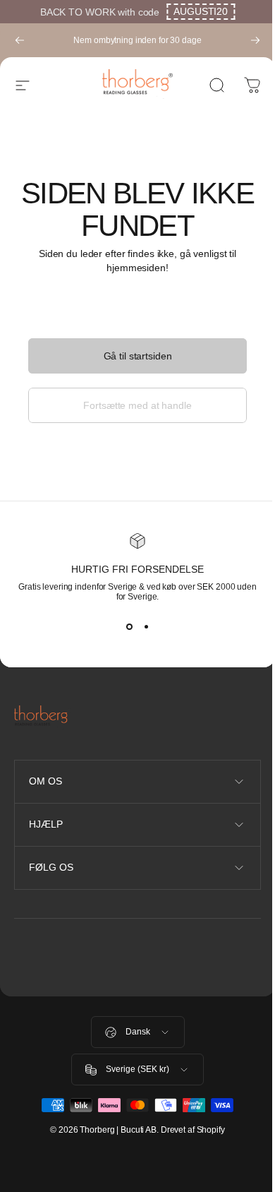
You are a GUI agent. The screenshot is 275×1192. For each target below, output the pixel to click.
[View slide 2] (146, 627)
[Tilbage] (19, 40)
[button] (200, 12)
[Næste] (255, 40)
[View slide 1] (129, 627)
